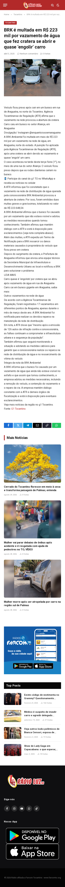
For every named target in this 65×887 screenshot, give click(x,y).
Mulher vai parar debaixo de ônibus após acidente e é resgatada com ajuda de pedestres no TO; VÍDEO (28, 546)
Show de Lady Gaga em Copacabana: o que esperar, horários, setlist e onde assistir (41, 749)
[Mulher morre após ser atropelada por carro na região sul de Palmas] (32, 579)
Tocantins (10, 23)
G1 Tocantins (18, 408)
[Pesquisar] (52, 5)
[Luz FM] (32, 5)
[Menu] (5, 5)
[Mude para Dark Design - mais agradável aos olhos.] (57, 5)
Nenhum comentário (29, 54)
